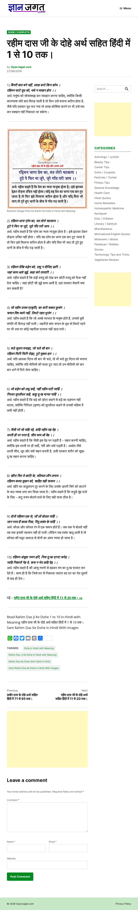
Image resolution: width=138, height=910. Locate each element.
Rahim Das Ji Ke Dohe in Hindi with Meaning (33, 654)
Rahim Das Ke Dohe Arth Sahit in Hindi (29, 661)
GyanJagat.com (21, 67)
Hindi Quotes (102, 198)
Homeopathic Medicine (109, 208)
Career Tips (101, 167)
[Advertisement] (47, 739)
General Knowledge (106, 187)
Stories (98, 249)
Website (11, 858)
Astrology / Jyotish (106, 157)
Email (53, 841)
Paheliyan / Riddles (106, 244)
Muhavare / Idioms (106, 239)
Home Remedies (104, 203)
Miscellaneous (103, 228)
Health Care (102, 193)
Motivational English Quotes (112, 234)
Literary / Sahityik (105, 223)
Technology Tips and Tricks (111, 254)
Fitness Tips (102, 182)
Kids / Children (103, 218)
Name (11, 841)
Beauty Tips (101, 162)
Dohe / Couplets (18, 32)
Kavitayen (100, 213)
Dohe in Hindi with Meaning (39, 648)
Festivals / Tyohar (105, 177)
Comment (13, 800)
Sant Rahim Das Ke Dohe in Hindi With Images (34, 668)
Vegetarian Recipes (106, 259)
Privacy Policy (123, 903)
